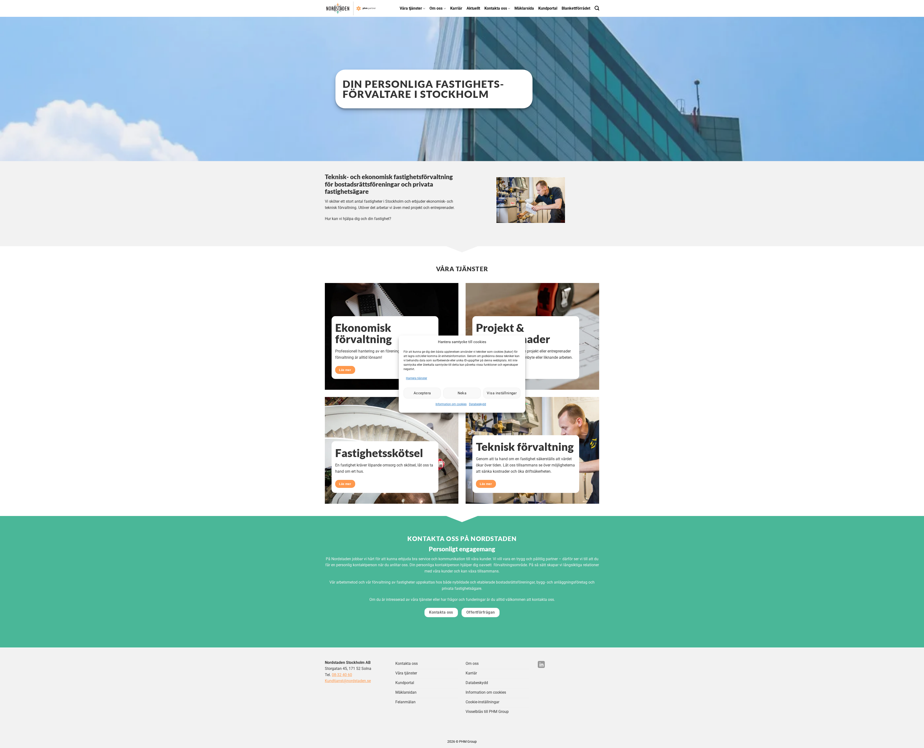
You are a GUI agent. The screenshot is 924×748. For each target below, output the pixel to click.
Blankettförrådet (576, 8)
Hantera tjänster (416, 378)
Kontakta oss (495, 8)
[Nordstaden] (355, 8)
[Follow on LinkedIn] (541, 665)
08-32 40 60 (342, 675)
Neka (462, 393)
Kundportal (547, 8)
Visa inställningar (502, 393)
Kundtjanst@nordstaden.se (348, 681)
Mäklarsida (524, 8)
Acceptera (422, 393)
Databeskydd (477, 404)
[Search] (597, 8)
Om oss (436, 8)
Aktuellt (473, 8)
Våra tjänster (411, 8)
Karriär (456, 8)
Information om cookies (451, 404)
